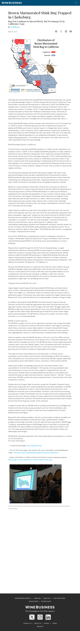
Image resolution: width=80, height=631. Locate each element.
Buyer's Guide (46, 601)
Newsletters (33, 601)
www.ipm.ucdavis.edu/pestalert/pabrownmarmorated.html (35, 452)
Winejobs (37, 598)
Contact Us (27, 623)
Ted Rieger (15, 27)
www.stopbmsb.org (34, 445)
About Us (37, 623)
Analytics (46, 598)
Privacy (46, 623)
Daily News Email (59, 598)
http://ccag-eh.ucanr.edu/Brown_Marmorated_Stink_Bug (30, 459)
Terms (54, 623)
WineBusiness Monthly (23, 598)
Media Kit (40, 626)
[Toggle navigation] (76, 2)
